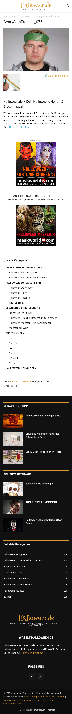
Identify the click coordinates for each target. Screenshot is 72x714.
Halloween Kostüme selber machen (28, 277)
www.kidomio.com (12, 703)
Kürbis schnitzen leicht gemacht (43, 415)
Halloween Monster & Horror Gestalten (30, 322)
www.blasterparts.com (14, 700)
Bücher (13, 338)
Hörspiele (14, 358)
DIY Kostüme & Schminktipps (23, 267)
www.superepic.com (34, 696)
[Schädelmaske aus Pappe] (13, 489)
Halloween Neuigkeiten (20, 368)
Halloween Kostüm (19, 127)
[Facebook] (32, 676)
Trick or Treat (16, 302)
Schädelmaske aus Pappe (39, 483)
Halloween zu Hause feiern (23, 282)
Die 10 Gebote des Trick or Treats (43, 451)
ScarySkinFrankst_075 (22, 16)
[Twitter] (40, 676)
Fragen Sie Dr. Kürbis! (20, 312)
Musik (12, 363)
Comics (13, 343)
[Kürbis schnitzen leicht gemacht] (13, 421)
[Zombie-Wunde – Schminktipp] (13, 507)
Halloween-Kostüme (32, 652)
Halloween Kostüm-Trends (23, 272)
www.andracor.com (55, 696)
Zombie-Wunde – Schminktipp (42, 501)
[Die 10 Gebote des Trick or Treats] (13, 457)
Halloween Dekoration (21, 287)
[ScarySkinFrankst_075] (36, 70)
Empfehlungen (14, 333)
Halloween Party (18, 292)
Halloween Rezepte (19, 297)
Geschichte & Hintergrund (22, 307)
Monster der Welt (18, 327)
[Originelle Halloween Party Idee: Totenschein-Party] (13, 439)
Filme (12, 348)
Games (13, 353)
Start (5, 16)
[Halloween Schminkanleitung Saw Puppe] (13, 525)
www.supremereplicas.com (40, 700)
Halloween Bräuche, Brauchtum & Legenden (33, 317)
